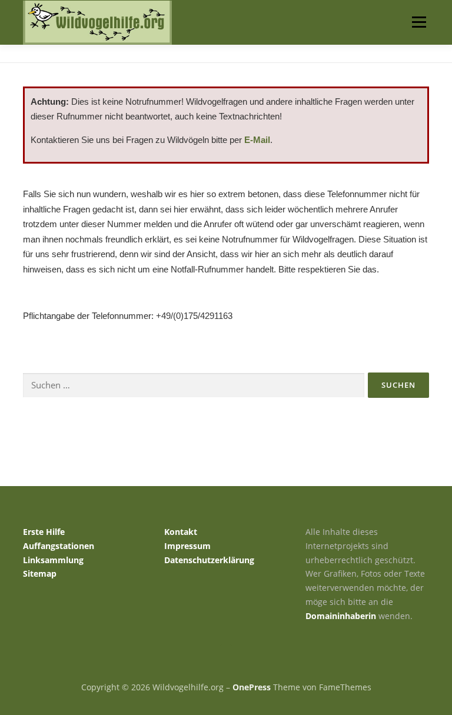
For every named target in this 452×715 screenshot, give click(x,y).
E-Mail (257, 140)
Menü (418, 21)
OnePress (251, 687)
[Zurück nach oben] (226, 660)
